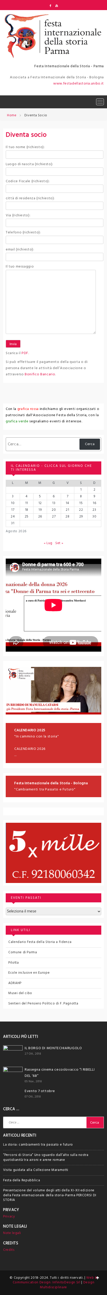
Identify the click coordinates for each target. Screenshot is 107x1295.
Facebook (50, 5)
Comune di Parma (22, 952)
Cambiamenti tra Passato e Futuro (45, 790)
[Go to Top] (97, 1278)
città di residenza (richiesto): (30, 198)
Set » (59, 543)
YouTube (56, 5)
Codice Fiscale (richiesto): (28, 181)
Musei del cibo (20, 993)
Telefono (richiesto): (23, 232)
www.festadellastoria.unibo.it (78, 84)
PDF (25, 353)
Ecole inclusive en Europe (29, 973)
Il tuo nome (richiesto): (25, 147)
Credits (9, 1250)
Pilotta (13, 962)
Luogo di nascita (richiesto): (29, 164)
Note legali (12, 1233)
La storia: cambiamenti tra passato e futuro (38, 1144)
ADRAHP (15, 983)
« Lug (48, 543)
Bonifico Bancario (40, 374)
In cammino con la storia (36, 737)
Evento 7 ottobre (40, 1091)
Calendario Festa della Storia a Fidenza (39, 942)
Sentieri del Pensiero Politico (31, 1003)
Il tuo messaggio (20, 267)
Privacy (9, 1216)
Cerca (90, 444)
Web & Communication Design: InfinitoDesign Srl (55, 1280)
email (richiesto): (20, 250)
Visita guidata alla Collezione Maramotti (35, 1170)
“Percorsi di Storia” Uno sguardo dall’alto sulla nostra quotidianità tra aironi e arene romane (46, 1157)
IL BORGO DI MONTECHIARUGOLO (53, 1048)
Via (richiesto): (18, 215)
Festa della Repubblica (21, 1180)
